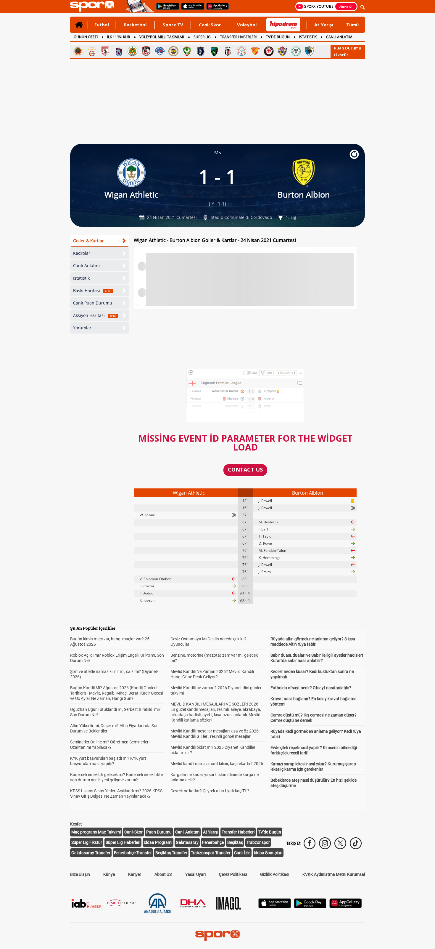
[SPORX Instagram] (324, 843)
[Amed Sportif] (187, 51)
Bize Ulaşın (80, 874)
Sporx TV (173, 25)
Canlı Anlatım (86, 265)
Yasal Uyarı (195, 874)
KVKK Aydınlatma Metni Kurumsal (333, 874)
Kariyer (134, 874)
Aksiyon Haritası (94, 315)
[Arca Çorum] (269, 51)
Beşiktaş (235, 842)
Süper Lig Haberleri (123, 842)
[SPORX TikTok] (355, 843)
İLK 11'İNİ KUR (118, 36)
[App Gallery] (345, 906)
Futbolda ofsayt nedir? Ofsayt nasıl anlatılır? (310, 687)
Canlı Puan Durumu (92, 303)
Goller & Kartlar (88, 240)
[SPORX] (217, 936)
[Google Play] (310, 906)
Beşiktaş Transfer (171, 852)
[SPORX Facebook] (309, 843)
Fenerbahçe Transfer (133, 852)
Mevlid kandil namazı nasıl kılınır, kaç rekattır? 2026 (216, 763)
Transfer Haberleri (238, 832)
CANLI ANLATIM (339, 36)
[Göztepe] (255, 51)
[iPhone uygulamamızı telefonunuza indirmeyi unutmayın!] (191, 9)
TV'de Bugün (269, 832)
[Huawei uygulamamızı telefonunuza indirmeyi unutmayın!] (215, 9)
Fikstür (341, 54)
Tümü (352, 25)
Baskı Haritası (92, 290)
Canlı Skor (210, 25)
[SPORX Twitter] (340, 843)
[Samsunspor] (105, 51)
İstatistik (81, 278)
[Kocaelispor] (214, 51)
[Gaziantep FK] (146, 51)
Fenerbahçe (213, 842)
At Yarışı (323, 25)
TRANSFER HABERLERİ (238, 36)
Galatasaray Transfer (90, 852)
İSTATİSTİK (308, 36)
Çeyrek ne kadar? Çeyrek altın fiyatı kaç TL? (209, 790)
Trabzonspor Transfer (211, 852)
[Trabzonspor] (119, 51)
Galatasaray (187, 842)
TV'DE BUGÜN (278, 36)
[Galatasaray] (92, 51)
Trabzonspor (258, 842)
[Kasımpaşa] (160, 51)
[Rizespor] (241, 51)
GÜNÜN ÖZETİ (86, 36)
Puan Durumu (347, 48)
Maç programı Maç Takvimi (96, 832)
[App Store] (274, 906)
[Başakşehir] (201, 51)
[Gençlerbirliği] (78, 51)
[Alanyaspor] (133, 51)
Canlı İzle (242, 852)
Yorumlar (82, 328)
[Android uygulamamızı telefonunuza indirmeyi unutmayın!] (166, 9)
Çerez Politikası (233, 874)
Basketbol (135, 25)
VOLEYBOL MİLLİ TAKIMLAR (161, 36)
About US (163, 874)
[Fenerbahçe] (173, 51)
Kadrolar (81, 253)
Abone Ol (345, 6)
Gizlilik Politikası (274, 874)
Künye (109, 874)
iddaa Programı (158, 842)
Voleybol (247, 25)
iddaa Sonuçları (268, 852)
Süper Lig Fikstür (86, 842)
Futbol (101, 25)
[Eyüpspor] (282, 51)
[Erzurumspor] (309, 51)
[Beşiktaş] (228, 51)
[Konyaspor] (296, 51)
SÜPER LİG (202, 36)
